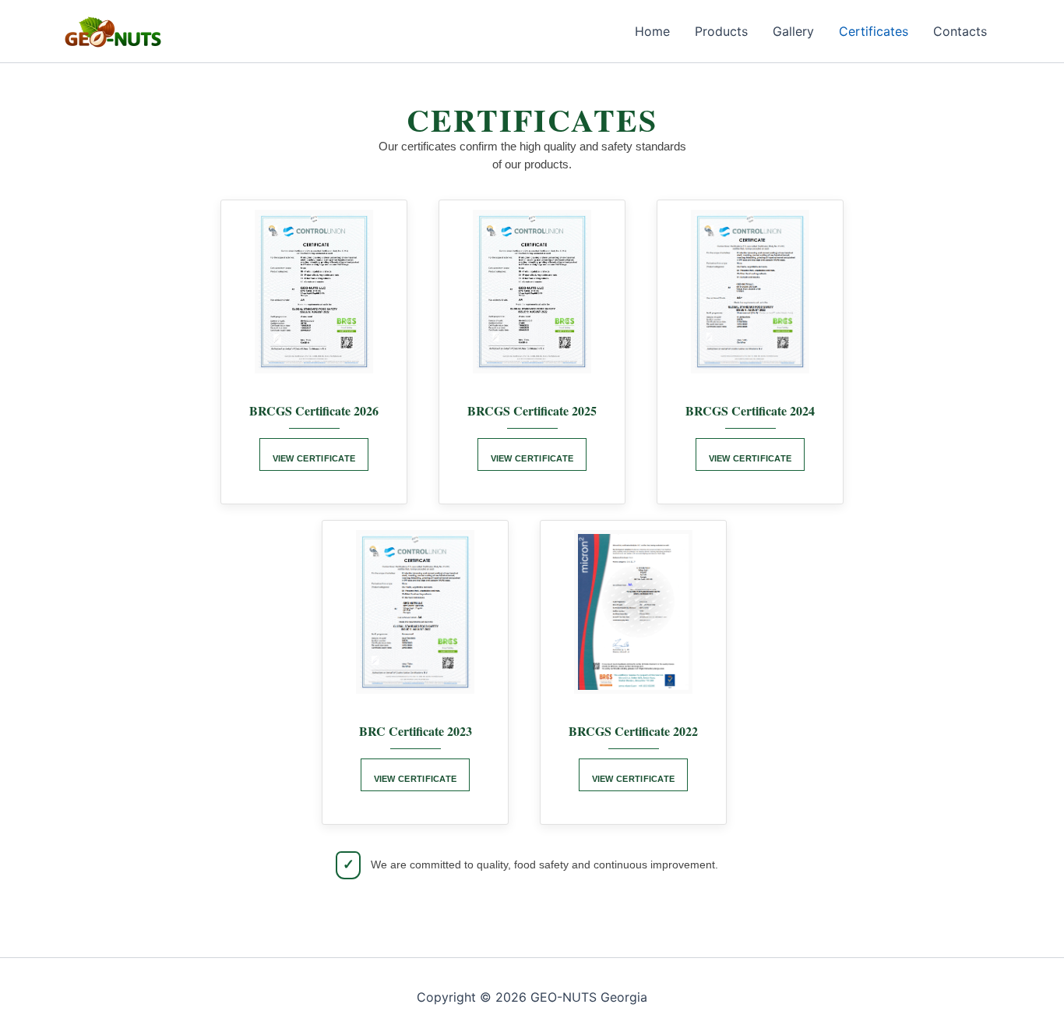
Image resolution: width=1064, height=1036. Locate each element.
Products (721, 31)
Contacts (960, 31)
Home (652, 31)
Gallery (793, 31)
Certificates (873, 31)
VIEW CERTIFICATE (314, 458)
